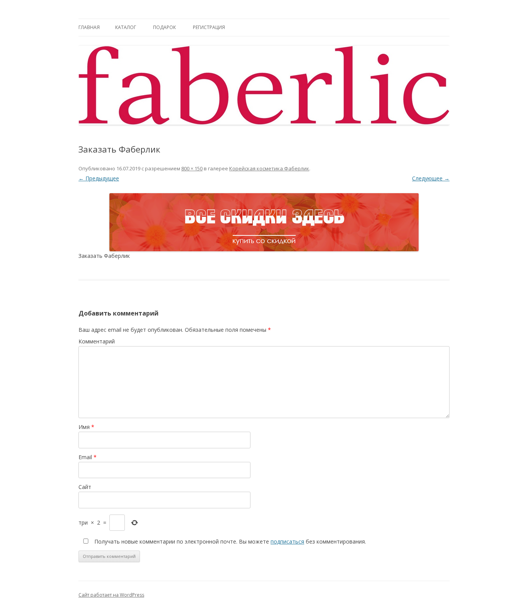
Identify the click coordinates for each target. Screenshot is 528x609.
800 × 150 (192, 168)
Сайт (84, 487)
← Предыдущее (98, 178)
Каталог (125, 27)
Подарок (164, 27)
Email (87, 457)
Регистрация (209, 27)
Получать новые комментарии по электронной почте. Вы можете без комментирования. (229, 541)
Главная (89, 27)
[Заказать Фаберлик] (264, 222)
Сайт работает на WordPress (111, 595)
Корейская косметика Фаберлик (269, 168)
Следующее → (431, 178)
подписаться (287, 541)
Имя (86, 427)
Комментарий (96, 341)
